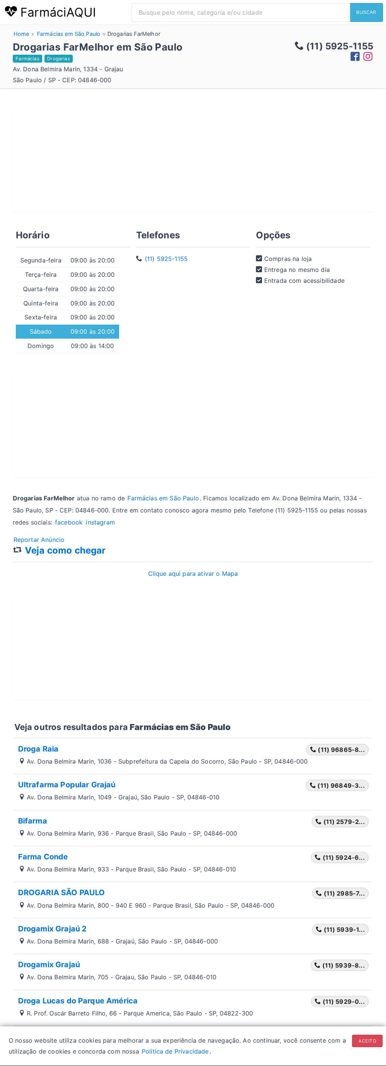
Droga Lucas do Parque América (78, 1000)
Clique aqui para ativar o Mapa (193, 573)
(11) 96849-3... (340, 785)
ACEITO (367, 1041)
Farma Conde (43, 856)
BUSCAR (366, 12)
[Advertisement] (193, 159)
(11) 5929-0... (343, 1001)
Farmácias (27, 58)
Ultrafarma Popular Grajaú (67, 784)
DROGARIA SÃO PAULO (61, 892)
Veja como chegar (65, 550)
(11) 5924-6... (343, 857)
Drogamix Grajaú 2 (52, 928)
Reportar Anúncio (39, 539)
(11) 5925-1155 (166, 258)
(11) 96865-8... (340, 749)
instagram (100, 522)
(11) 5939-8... (342, 965)
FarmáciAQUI (56, 12)
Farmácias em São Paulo (163, 498)
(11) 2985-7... (343, 893)
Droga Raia (38, 748)
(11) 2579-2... (343, 821)
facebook (69, 522)
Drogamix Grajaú (49, 964)
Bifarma (32, 820)
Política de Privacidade (175, 1051)
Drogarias (58, 58)
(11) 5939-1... (343, 929)
